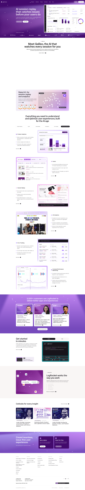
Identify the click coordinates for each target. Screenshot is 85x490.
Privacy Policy (61, 487)
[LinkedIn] (68, 478)
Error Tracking (56, 126)
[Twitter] (64, 478)
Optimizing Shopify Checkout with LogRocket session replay (41, 423)
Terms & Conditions (54, 487)
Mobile (49, 338)
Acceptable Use (66, 487)
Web (62, 338)
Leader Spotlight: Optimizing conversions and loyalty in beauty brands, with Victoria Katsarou (23, 424)
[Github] (65, 478)
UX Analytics (47, 126)
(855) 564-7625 (24, 483)
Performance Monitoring (65, 126)
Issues (29, 126)
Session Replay (38, 126)
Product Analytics (19, 126)
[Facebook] (67, 478)
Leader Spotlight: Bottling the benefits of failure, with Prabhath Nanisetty (60, 424)
